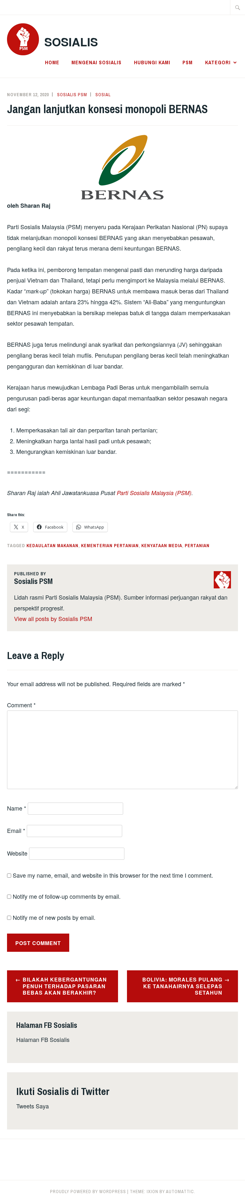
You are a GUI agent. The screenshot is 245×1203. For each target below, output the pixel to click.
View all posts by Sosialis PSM (53, 618)
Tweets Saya (32, 1106)
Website (17, 853)
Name (16, 808)
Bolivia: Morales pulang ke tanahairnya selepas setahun (182, 986)
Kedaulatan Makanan (52, 545)
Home (52, 62)
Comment (21, 705)
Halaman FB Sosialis (43, 1039)
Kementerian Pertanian (110, 545)
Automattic (180, 1191)
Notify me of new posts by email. (54, 917)
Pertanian (197, 545)
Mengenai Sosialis (96, 62)
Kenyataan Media (161, 545)
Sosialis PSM (72, 94)
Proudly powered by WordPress (88, 1191)
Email (16, 830)
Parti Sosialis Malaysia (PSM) (154, 493)
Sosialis (71, 41)
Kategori (218, 62)
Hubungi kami (152, 62)
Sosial (103, 94)
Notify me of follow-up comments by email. (67, 896)
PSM (187, 62)
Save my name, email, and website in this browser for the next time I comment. (113, 875)
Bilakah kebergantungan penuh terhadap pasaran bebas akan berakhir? (65, 986)
